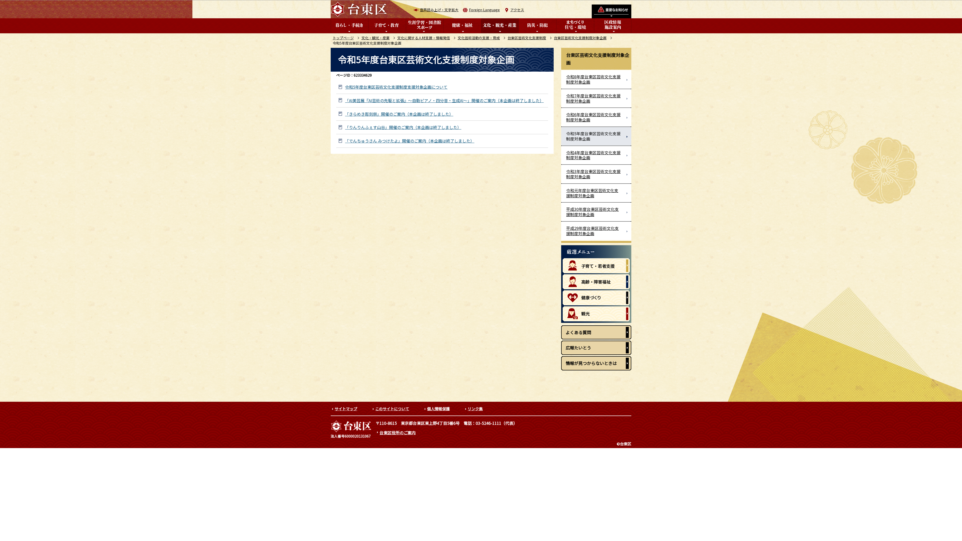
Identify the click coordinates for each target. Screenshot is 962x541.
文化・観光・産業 (376, 37)
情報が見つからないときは (591, 363)
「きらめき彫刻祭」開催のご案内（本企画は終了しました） (399, 114)
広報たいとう (578, 347)
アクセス (517, 9)
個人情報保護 (438, 408)
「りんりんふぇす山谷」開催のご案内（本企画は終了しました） (403, 127)
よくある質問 (578, 332)
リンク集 (475, 408)
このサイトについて (392, 408)
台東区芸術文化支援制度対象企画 (580, 37)
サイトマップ (346, 408)
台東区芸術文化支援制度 (527, 37)
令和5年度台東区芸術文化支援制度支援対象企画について (396, 87)
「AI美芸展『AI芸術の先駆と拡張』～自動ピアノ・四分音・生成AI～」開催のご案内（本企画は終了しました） (444, 100)
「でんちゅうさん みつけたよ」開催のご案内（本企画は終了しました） (409, 141)
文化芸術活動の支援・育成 (479, 37)
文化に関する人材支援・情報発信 (423, 37)
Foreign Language (484, 9)
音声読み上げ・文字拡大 (439, 9)
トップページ (343, 37)
